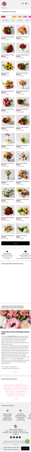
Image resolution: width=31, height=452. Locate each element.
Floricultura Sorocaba (20, 420)
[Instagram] (14, 438)
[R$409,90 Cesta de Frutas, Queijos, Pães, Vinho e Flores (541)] (23, 192)
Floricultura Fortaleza (7, 418)
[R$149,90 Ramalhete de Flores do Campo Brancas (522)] (8, 192)
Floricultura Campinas (7, 420)
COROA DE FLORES (19, 385)
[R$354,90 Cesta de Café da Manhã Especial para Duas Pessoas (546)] (8, 228)
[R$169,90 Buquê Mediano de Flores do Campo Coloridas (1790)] (23, 30)
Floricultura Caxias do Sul (20, 417)
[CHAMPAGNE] (20, 17)
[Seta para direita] (29, 416)
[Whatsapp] (19, 438)
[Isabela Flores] (15, 426)
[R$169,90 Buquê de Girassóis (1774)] (8, 66)
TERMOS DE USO (8, 431)
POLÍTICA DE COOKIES (24, 432)
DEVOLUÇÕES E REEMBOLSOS (18, 431)
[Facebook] (11, 438)
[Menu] (29, 3)
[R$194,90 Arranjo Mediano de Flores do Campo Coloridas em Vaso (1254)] (23, 84)
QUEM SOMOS (5, 432)
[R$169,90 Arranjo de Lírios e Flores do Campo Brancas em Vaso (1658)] (8, 174)
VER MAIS (15, 243)
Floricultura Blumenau (20, 415)
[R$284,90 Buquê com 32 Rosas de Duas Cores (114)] (8, 102)
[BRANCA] (9, 17)
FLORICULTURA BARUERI (9, 385)
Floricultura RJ (21, 418)
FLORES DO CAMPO (20, 395)
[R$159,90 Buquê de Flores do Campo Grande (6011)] (8, 84)
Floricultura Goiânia (7, 415)
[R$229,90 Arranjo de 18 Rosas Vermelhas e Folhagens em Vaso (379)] (23, 48)
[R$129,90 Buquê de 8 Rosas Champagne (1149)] (23, 210)
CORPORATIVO (15, 434)
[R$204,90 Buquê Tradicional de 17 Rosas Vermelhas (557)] (8, 48)
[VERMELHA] (3, 17)
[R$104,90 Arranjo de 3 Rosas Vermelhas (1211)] (23, 120)
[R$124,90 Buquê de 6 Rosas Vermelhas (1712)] (23, 66)
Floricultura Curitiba (7, 414)
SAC (25, 431)
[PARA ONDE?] (23, 3)
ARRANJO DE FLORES (10, 391)
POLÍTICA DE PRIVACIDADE (14, 432)
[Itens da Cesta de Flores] (26, 3)
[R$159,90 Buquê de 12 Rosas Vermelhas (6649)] (8, 30)
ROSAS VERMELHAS (7, 388)
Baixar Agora (25, 448)
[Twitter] (17, 437)
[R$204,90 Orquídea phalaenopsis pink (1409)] (8, 138)
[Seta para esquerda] (1, 416)
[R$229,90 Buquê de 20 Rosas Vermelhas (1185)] (8, 210)
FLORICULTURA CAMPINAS (20, 391)
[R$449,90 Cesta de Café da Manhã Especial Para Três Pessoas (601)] (23, 174)
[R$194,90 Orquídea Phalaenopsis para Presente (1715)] (23, 138)
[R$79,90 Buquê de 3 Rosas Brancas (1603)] (23, 228)
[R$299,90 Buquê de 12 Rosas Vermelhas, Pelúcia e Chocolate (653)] (8, 120)
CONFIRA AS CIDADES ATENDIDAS (15, 429)
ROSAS (14, 388)
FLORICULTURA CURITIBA (22, 388)
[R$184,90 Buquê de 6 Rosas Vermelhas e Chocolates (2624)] (23, 102)
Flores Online (3, 8)
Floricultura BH (7, 417)
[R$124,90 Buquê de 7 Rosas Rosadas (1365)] (23, 156)
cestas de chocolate (9, 358)
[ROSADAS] (25, 17)
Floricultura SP (21, 414)
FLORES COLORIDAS (11, 395)
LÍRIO (26, 385)
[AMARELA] (14, 17)
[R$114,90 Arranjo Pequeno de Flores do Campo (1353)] (8, 156)
